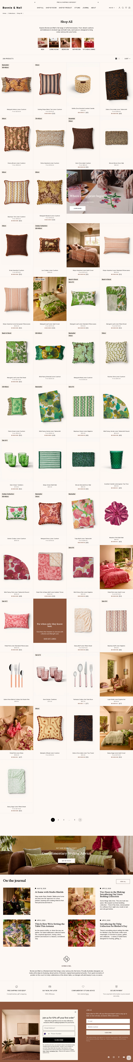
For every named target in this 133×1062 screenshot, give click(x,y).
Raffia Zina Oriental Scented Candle (83, 108)
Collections (11, 13)
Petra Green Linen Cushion (16, 431)
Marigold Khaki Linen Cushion (83, 377)
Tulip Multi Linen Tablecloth (83, 538)
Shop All (40, 8)
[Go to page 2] (80, 820)
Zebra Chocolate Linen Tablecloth (116, 109)
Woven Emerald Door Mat (83, 485)
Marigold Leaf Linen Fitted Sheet (116, 324)
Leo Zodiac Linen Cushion (50, 270)
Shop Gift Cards (50, 639)
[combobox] (46, 1033)
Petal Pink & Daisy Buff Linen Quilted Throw (49, 592)
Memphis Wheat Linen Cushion (50, 753)
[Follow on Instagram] (114, 1057)
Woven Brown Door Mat (116, 163)
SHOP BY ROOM (51, 8)
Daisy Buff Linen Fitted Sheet (83, 646)
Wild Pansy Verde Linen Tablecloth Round (116, 431)
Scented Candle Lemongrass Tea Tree (116, 484)
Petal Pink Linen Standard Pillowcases (17, 646)
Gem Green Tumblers (16, 485)
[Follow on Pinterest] (119, 1057)
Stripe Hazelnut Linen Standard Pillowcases (116, 270)
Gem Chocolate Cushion (83, 163)
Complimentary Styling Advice (66, 2)
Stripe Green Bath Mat (50, 485)
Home (4, 13)
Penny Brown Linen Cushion (16, 163)
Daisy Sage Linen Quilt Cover (116, 753)
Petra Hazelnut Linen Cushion (50, 163)
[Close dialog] (75, 1012)
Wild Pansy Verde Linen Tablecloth (50, 431)
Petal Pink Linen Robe (16, 753)
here (87, 994)
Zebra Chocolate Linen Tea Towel (83, 753)
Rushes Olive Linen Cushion (116, 376)
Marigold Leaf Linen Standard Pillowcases (83, 324)
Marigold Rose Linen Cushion (50, 538)
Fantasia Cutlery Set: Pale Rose (83, 699)
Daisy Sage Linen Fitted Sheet (16, 806)
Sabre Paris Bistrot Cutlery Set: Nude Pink (16, 699)
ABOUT (93, 8)
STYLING (77, 8)
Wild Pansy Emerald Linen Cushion (50, 376)
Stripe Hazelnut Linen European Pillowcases (16, 324)
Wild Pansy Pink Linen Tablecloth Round (16, 592)
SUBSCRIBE (59, 1040)
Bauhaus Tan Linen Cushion (16, 216)
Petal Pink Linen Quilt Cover (116, 592)
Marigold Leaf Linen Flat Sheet (16, 377)
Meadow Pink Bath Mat (116, 537)
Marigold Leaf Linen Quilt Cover (50, 324)
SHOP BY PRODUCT (65, 8)
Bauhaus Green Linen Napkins (83, 431)
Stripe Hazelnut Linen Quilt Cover (83, 270)
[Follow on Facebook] (109, 1057)
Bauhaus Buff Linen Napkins (116, 646)
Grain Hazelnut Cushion (16, 270)
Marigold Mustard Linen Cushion (50, 215)
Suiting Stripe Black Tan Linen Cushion (50, 109)
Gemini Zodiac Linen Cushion (16, 538)
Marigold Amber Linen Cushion (16, 109)
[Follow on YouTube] (124, 1057)
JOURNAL (86, 8)
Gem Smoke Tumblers (50, 699)
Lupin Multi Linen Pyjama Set (116, 699)
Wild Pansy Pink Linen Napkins (83, 592)
